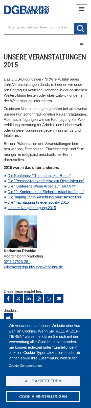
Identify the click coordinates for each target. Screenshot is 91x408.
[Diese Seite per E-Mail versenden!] (58, 298)
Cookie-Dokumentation (25, 365)
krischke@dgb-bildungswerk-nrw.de (33, 267)
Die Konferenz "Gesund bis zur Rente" (39, 175)
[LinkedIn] (28, 298)
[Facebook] (8, 298)
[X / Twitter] (18, 298)
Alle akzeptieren (43, 381)
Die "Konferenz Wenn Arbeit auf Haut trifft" (42, 186)
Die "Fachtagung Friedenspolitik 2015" (39, 202)
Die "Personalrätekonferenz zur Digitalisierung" (46, 181)
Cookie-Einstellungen (43, 396)
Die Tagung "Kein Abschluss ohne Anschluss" (45, 197)
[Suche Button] (80, 29)
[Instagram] (38, 298)
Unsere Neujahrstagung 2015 (32, 208)
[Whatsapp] (48, 298)
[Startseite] (23, 10)
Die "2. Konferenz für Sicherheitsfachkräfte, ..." (46, 192)
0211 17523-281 (17, 261)
